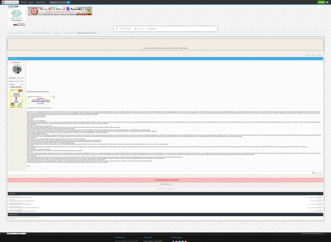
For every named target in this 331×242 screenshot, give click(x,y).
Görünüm (319, 55)
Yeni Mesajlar (127, 29)
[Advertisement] (59, 21)
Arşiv (322, 233)
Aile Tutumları (12, 199)
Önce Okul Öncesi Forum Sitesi (314, 233)
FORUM (25, 2)
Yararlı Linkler (140, 29)
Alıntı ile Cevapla (318, 173)
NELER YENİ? (41, 2)
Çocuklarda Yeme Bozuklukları (15, 203)
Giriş (322, 2)
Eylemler (153, 29)
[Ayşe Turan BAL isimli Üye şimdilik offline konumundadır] (16, 68)
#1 (321, 58)
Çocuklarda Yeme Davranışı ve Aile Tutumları (165, 48)
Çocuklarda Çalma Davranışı (15, 206)
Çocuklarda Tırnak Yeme (14, 196)
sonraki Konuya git (171, 189)
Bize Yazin (304, 233)
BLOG (31, 2)
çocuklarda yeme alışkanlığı (24, 217)
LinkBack (308, 55)
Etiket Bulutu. (12, 218)
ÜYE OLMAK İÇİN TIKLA (165, 184)
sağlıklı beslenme (34, 217)
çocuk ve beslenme (13, 217)
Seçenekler (313, 55)
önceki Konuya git (161, 189)
